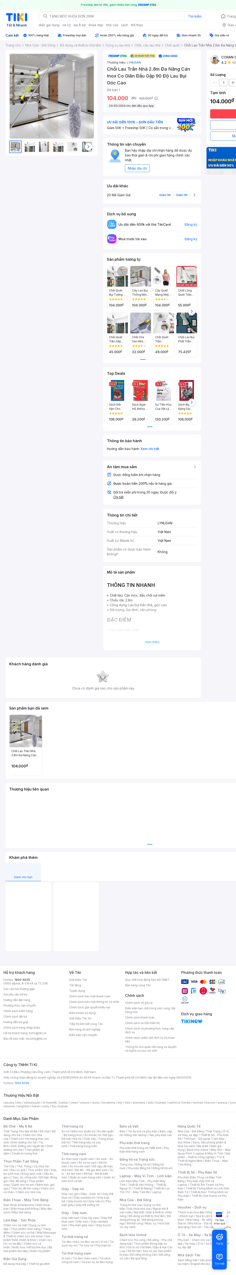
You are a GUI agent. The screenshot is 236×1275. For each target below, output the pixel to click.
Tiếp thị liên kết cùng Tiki (86, 1024)
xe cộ (66, 25)
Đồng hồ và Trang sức (137, 1159)
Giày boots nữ (77, 1201)
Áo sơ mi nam (88, 1162)
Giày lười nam (70, 1218)
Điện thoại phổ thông (24, 1208)
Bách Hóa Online (133, 1235)
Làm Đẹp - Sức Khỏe (19, 1220)
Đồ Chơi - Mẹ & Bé (17, 1126)
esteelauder (32, 1102)
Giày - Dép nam (74, 1213)
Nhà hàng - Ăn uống (199, 1219)
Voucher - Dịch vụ (192, 1207)
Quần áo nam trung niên (85, 1177)
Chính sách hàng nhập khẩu (21, 1027)
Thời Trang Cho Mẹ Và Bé (20, 1131)
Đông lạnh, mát (31, 1173)
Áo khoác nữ (92, 1135)
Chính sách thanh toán (140, 1017)
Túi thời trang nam (76, 1253)
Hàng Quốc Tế (189, 1126)
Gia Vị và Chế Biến (139, 1247)
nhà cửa (112, 25)
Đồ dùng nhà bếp (14, 1264)
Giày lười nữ (96, 1201)
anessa (222, 1102)
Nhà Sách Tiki (189, 1255)
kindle (186, 1102)
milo (127, 1102)
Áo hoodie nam (80, 1166)
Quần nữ (89, 1131)
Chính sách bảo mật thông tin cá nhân (94, 1002)
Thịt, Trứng (24, 1166)
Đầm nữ (76, 1131)
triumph (161, 1102)
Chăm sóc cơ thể (23, 1232)
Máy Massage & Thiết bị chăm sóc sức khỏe (29, 1234)
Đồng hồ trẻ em (163, 1168)
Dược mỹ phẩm (40, 1251)
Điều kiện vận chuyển (83, 1035)
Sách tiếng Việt (188, 1260)
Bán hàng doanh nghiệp (85, 1029)
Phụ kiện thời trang (135, 1143)
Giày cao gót (70, 1194)
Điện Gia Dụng (14, 1259)
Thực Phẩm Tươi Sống (20, 1161)
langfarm (24, 1106)
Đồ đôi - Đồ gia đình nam (91, 1170)
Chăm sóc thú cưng (132, 1240)
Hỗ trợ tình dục (36, 1247)
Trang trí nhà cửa (131, 1205)
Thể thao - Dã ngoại (196, 1138)
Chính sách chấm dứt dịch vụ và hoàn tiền (150, 1039)
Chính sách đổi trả (15, 1016)
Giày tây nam (90, 1218)
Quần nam (87, 1159)
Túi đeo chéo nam (85, 1258)
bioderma (108, 1102)
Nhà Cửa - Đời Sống (135, 1200)
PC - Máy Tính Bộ (138, 1192)
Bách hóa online (197, 1149)
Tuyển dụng (77, 990)
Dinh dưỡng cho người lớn (27, 1146)
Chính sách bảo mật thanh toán (89, 996)
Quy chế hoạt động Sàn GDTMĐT (147, 979)
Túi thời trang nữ (75, 1237)
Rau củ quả (18, 1170)
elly (120, 1102)
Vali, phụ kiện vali (160, 1135)
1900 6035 (22, 1083)
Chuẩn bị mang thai (24, 1153)
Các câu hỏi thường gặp (19, 989)
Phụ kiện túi (103, 1245)
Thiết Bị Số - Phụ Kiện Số (197, 1172)
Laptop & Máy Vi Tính (209, 1153)
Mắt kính (156, 1148)
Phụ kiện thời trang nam (144, 1149)
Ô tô (200, 1243)
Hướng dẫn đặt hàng (16, 1000)
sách (124, 25)
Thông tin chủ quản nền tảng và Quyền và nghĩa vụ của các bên (151, 1048)
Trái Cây (9, 1166)
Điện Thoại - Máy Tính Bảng (25, 1200)
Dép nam (82, 1221)
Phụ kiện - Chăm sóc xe (193, 1240)
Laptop (157, 1192)
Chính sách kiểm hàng (18, 1011)
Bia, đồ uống (18, 1181)
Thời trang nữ (72, 1126)
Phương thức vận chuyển (19, 1005)
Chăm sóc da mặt (15, 1225)
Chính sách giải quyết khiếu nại (89, 1007)
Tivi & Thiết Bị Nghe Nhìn (201, 1158)
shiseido (9, 1106)
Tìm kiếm (194, 16)
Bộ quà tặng (139, 1258)
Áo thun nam (70, 1159)
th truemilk (50, 1102)
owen (74, 1102)
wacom (210, 1102)
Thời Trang (213, 1131)
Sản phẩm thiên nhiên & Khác (26, 1238)
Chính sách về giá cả (139, 1002)
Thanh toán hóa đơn (191, 1212)
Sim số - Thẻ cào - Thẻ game (211, 1227)
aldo (151, 1102)
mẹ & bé (80, 25)
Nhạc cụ (150, 1223)
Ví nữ (104, 1241)
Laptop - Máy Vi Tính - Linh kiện (146, 1176)
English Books (200, 1264)
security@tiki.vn (36, 1038)
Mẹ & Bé (202, 1146)
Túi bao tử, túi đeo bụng (97, 1262)
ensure (85, 1102)
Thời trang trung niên (83, 1146)
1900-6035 (22, 979)
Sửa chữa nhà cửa (138, 1208)
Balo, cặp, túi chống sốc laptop (146, 1133)
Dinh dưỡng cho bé (24, 1142)
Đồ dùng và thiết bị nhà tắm (147, 1216)
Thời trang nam (74, 1154)
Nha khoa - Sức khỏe (202, 1223)
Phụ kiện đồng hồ (139, 1168)
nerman (198, 1102)
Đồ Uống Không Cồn (143, 1254)
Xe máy (190, 1243)
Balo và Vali (129, 1126)
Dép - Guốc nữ (90, 1194)
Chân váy (89, 1138)
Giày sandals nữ (84, 1197)
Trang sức (126, 1164)
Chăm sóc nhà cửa (28, 1192)
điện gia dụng (49, 25)
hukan (36, 1106)
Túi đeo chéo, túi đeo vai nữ (80, 1241)
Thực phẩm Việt (38, 1170)
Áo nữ (65, 1131)
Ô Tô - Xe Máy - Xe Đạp (196, 1235)
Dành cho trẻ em (23, 1184)
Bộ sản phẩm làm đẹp (27, 1249)
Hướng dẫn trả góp (15, 1022)
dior (19, 1102)
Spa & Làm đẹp (206, 1216)
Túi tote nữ (86, 1245)
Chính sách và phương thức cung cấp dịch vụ (149, 1030)
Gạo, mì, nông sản (25, 1177)
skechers (139, 1102)
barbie (63, 1102)
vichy (45, 1106)
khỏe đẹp (96, 25)
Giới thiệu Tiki (78, 979)
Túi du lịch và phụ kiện (142, 1131)
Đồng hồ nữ (142, 1164)
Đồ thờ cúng (135, 1223)
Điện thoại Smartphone (18, 1205)
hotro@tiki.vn (38, 1033)
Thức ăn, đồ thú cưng (24, 1188)
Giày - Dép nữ (73, 1189)
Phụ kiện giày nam (82, 1225)
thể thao (137, 25)
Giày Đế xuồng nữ (87, 1205)
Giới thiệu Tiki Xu (80, 1018)
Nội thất (139, 1212)
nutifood (174, 1102)
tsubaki (63, 1106)
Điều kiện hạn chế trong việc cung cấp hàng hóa (150, 1010)
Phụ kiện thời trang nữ (134, 1148)
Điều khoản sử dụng (82, 1013)
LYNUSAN (134, 62)
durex (96, 1102)
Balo (123, 1131)
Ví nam (66, 1258)
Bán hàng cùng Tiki (138, 985)
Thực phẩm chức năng (26, 1229)
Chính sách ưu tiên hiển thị (142, 1023)
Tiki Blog (75, 985)
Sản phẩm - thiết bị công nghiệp (204, 1155)
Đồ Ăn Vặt (134, 1251)
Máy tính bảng (21, 1212)
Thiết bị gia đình (39, 1264)
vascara (8, 1102)
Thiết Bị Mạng (142, 1188)
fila (54, 1106)
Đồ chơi (45, 1131)
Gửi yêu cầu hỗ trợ (15, 994)
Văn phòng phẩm (211, 1260)
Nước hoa (18, 1247)
